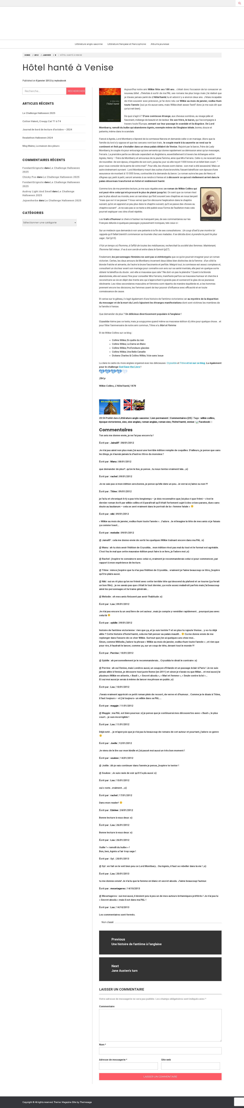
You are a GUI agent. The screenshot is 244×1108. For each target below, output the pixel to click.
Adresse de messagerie (113, 1059)
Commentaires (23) (181, 418)
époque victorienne (110, 421)
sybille (113, 622)
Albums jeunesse (160, 44)
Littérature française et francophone (126, 44)
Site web (166, 1059)
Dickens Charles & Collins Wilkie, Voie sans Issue (137, 355)
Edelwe (114, 810)
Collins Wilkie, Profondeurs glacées (130, 347)
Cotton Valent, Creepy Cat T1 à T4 (41, 121)
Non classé (108, 922)
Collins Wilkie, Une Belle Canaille (129, 351)
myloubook (60, 80)
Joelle (113, 743)
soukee (114, 758)
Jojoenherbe (30, 200)
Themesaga (86, 1102)
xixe (124, 421)
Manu (113, 461)
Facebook (204, 421)
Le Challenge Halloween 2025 (38, 113)
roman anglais (149, 421)
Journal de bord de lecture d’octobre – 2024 (47, 129)
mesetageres (117, 888)
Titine (183, 363)
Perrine (114, 653)
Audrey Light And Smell (37, 191)
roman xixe (164, 421)
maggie (114, 705)
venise (190, 421)
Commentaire (107, 1006)
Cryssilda (104, 321)
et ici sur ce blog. (196, 363)
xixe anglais (134, 421)
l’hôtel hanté (179, 421)
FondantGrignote (33, 168)
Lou (112, 604)
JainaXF (114, 442)
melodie (114, 532)
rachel (113, 476)
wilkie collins (207, 418)
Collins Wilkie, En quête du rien (128, 340)
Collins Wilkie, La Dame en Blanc (129, 344)
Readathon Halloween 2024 (37, 137)
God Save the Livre (129, 366)
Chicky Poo (29, 177)
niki (112, 513)
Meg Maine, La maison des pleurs (40, 145)
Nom (102, 1044)
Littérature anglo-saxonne (89, 44)
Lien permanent (159, 418)
